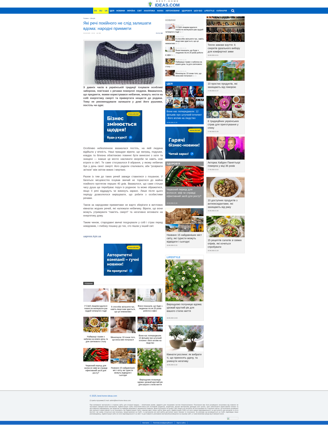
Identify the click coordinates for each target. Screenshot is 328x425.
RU (100, 11)
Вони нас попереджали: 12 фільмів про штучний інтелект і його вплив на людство (184, 114)
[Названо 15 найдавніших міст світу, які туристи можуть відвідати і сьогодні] (184, 231)
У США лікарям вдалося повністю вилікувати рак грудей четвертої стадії (184, 29)
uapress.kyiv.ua (92, 236)
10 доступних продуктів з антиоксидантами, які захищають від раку (222, 203)
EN (95, 11)
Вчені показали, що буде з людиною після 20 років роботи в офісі (184, 52)
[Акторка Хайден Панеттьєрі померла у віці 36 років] (225, 158)
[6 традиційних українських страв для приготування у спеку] (225, 117)
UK (106, 11)
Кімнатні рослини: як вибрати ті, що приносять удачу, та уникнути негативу (184, 357)
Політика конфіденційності (163, 423)
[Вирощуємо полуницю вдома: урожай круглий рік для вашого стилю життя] (184, 300)
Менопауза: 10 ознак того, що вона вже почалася (188, 74)
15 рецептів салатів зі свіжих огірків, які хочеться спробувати (225, 243)
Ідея (112, 11)
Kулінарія (222, 11)
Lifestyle (209, 11)
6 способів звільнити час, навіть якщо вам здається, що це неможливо (184, 41)
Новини (120, 11)
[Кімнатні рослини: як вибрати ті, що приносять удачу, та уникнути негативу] (184, 350)
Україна (131, 11)
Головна (86, 18)
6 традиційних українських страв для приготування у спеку (223, 124)
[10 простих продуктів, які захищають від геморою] (225, 79)
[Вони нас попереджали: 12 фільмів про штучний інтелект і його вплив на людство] (184, 107)
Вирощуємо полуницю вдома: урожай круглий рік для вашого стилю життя (184, 307)
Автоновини (173, 11)
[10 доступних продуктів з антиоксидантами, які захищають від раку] (225, 196)
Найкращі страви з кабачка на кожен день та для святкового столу (183, 64)
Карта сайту (181, 423)
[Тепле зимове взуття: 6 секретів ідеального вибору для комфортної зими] (225, 41)
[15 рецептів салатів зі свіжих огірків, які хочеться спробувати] (225, 236)
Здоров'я (187, 11)
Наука (160, 11)
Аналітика (149, 11)
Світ (139, 11)
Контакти (145, 423)
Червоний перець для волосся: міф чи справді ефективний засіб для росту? (184, 193)
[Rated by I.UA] (232, 419)
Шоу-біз (198, 11)
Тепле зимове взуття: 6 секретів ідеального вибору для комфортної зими (224, 48)
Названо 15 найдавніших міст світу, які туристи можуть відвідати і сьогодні (184, 238)
